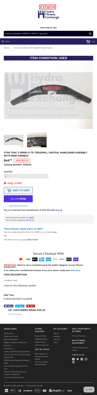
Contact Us (8, 348)
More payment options (18, 205)
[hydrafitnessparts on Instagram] (86, 359)
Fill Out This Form (79, 336)
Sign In (56, 333)
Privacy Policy (40, 336)
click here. (75, 270)
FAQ (55, 342)
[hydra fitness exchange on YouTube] (73, 359)
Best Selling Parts (11, 339)
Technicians (8, 333)
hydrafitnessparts (17, 386)
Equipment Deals (11, 336)
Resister (57, 336)
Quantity (8, 171)
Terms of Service (41, 345)
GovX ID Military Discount (14, 377)
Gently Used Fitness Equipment (16, 352)
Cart (93, 41)
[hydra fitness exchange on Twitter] (77, 359)
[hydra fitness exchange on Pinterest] (73, 362)
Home (6, 48)
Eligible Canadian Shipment (15, 342)
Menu (7, 41)
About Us (7, 345)
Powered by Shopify (34, 386)
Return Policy (40, 342)
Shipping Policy (41, 339)
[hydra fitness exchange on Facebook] (82, 359)
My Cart (57, 339)
